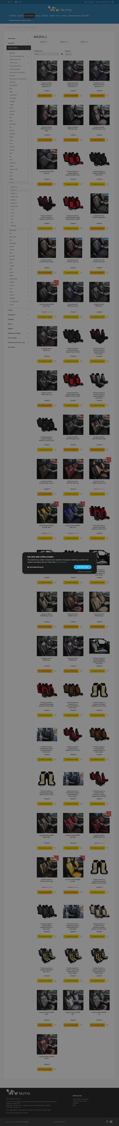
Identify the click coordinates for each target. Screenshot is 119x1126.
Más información (61, 562)
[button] (35, 567)
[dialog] (59, 563)
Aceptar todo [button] (82, 567)
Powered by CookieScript (85, 571)
